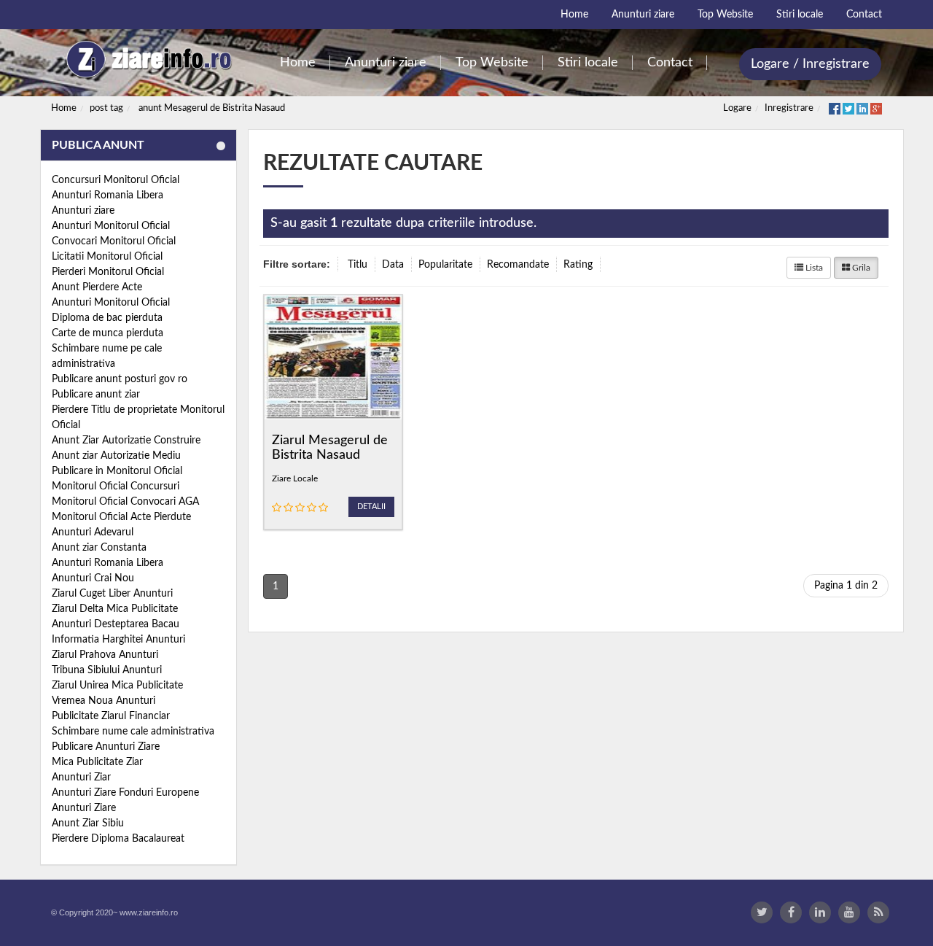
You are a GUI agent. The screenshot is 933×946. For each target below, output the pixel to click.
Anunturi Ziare (84, 808)
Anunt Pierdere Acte (97, 287)
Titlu (357, 265)
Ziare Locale (295, 478)
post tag (106, 108)
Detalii (371, 507)
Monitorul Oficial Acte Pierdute (121, 517)
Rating (578, 265)
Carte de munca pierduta (107, 333)
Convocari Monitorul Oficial (114, 241)
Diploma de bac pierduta (107, 318)
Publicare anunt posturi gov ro (119, 379)
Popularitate (445, 265)
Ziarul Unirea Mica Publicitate (117, 686)
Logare (737, 108)
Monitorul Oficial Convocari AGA (125, 502)
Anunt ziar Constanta (99, 548)
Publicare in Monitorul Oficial (117, 471)
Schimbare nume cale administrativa (133, 731)
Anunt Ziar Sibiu (88, 823)
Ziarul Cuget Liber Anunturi (112, 594)
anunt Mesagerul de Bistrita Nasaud (211, 108)
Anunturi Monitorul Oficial (111, 226)
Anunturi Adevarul (92, 532)
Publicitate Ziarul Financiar (111, 716)
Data (393, 265)
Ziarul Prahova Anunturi (105, 655)
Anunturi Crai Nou (93, 578)
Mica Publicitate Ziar (97, 762)
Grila (860, 267)
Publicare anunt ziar (96, 394)
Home (64, 108)
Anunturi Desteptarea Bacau (115, 624)
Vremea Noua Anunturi (103, 701)
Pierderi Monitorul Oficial (108, 272)
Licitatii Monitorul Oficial (107, 257)
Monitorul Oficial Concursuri (115, 486)
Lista (813, 267)
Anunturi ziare (83, 211)
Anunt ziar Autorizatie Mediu (116, 456)
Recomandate (518, 265)
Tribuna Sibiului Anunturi (107, 670)
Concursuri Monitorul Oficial (115, 180)
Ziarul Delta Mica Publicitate (115, 609)
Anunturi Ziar (81, 777)
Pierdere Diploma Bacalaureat (118, 839)
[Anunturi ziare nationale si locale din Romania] (147, 59)
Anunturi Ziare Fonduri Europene (125, 793)
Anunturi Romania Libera (107, 195)
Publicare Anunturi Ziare (106, 747)
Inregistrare (789, 108)
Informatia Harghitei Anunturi (118, 640)
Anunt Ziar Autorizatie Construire (126, 440)
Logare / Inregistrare (810, 64)
